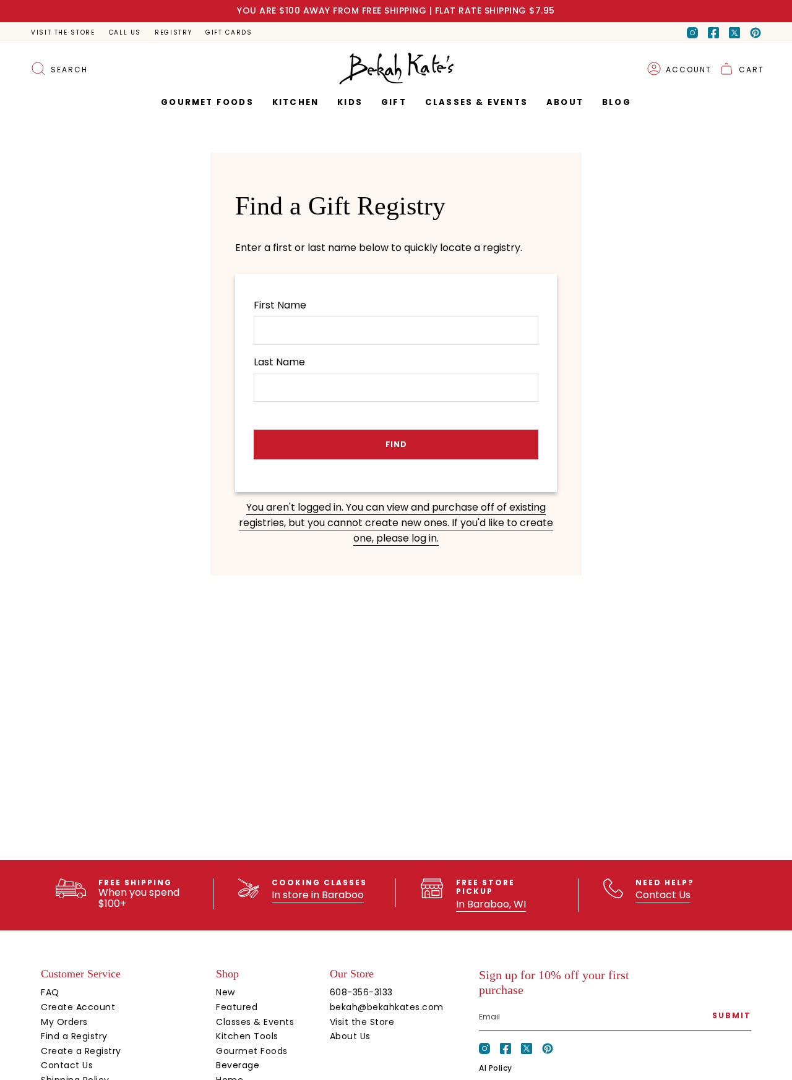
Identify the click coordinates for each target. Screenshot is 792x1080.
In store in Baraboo (318, 895)
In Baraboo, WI (491, 904)
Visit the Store (63, 32)
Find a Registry (74, 1036)
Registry (173, 32)
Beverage (237, 1065)
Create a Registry (81, 1051)
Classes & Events (255, 1022)
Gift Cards (228, 32)
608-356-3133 (361, 992)
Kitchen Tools (247, 1036)
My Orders (64, 1022)
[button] (394, 103)
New (225, 992)
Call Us (125, 32)
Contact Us (663, 895)
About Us (350, 1036)
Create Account (78, 1007)
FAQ (50, 992)
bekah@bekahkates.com (387, 1007)
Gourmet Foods (252, 1051)
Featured (236, 1007)
